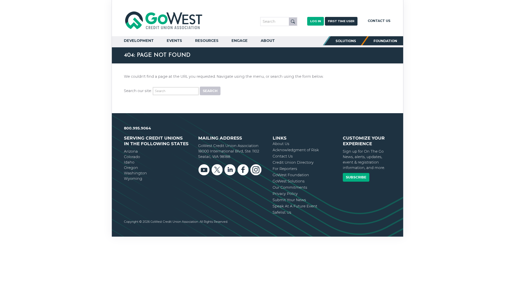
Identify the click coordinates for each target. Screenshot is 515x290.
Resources (206, 40)
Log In (315, 21)
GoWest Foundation (291, 175)
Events (174, 40)
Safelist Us (282, 212)
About (268, 40)
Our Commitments (290, 187)
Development (139, 40)
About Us (281, 144)
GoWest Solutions (289, 181)
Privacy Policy (285, 194)
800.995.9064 (137, 128)
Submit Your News (289, 200)
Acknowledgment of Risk (296, 150)
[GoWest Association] (164, 29)
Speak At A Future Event (295, 206)
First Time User (341, 21)
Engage (240, 40)
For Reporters (285, 169)
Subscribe (356, 177)
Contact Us (379, 21)
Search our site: (138, 91)
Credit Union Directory (293, 162)
